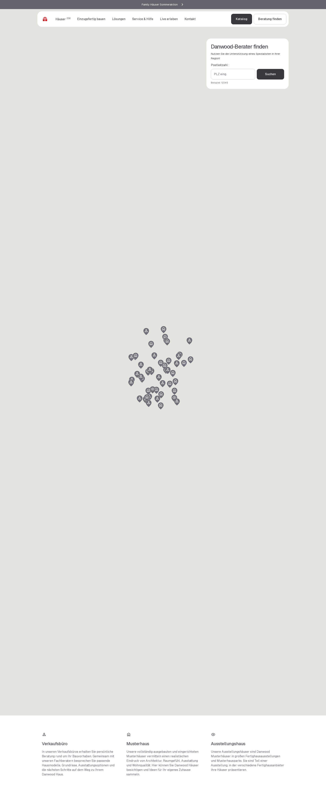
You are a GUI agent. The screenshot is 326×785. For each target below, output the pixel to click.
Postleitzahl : (220, 65)
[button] (147, 398)
